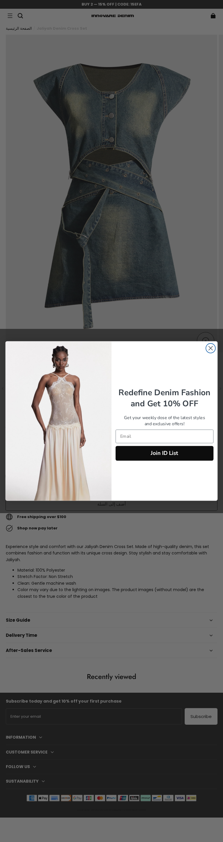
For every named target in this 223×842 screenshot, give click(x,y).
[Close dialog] (210, 348)
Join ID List (164, 453)
